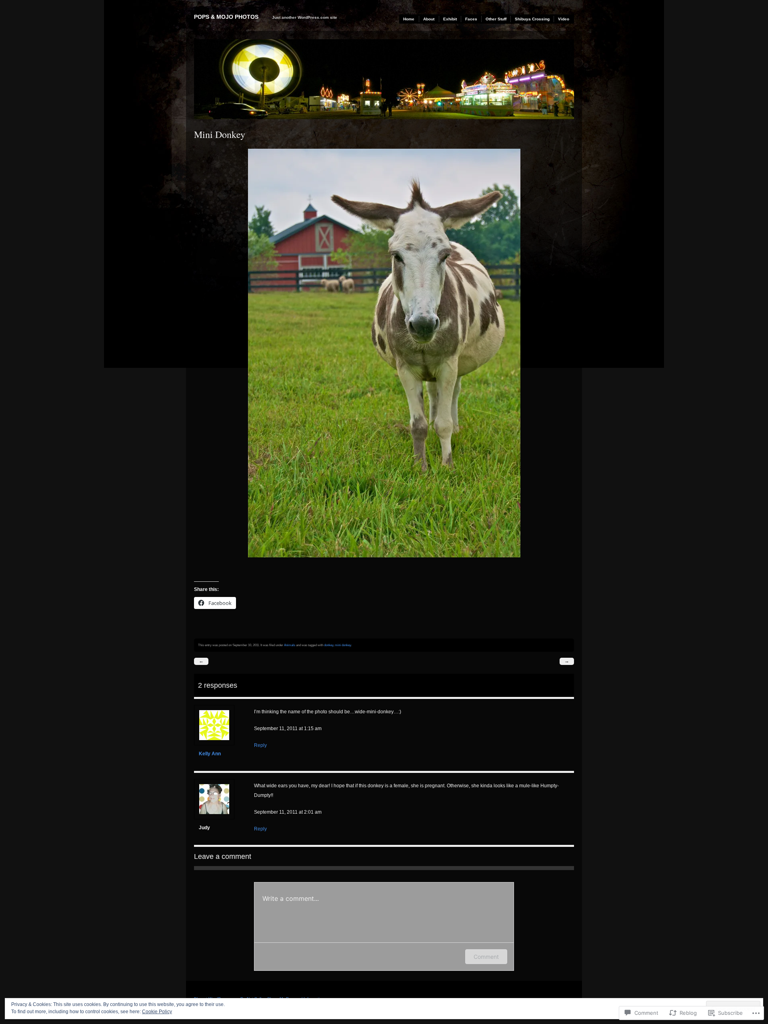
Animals (289, 645)
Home (408, 19)
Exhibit (450, 19)
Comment (486, 956)
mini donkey (343, 645)
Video (563, 19)
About (428, 19)
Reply (260, 745)
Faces (471, 19)
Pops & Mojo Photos (226, 17)
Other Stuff (496, 19)
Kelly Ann (210, 754)
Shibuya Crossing (532, 19)
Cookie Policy (157, 1011)
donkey (328, 645)
